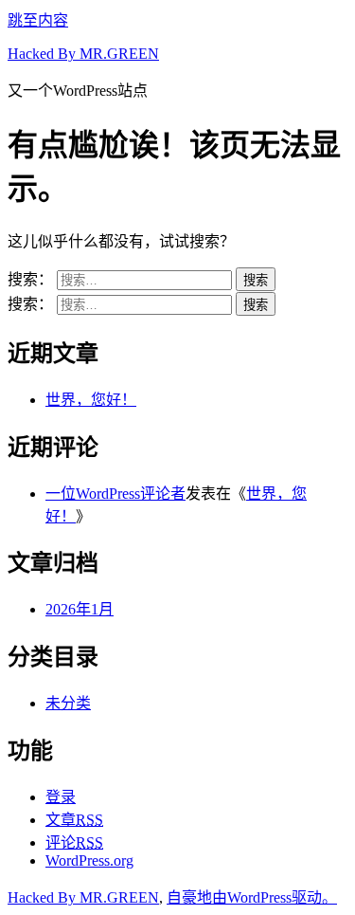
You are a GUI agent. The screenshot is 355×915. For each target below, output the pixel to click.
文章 (74, 820)
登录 (60, 797)
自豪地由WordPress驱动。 (252, 897)
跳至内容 (38, 20)
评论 (74, 842)
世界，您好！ (90, 400)
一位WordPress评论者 (115, 493)
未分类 (68, 703)
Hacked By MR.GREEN (83, 54)
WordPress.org (89, 860)
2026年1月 (79, 609)
